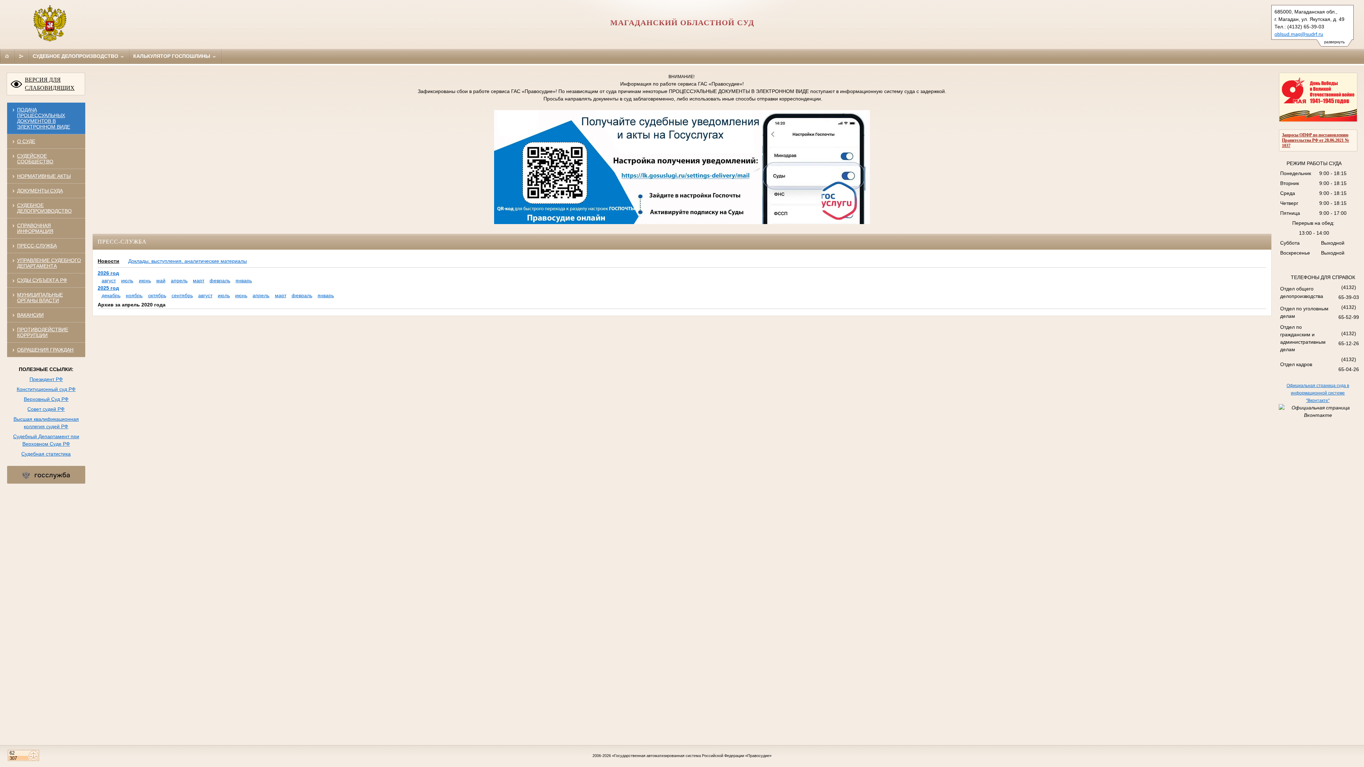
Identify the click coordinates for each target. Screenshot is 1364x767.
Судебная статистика (46, 454)
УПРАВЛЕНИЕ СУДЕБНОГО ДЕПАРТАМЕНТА (49, 263)
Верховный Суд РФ (46, 399)
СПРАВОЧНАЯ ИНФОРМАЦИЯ (35, 228)
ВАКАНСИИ (30, 315)
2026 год (108, 273)
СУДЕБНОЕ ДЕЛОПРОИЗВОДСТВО (44, 208)
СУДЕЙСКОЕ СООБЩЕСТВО (35, 158)
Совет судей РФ (46, 409)
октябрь (157, 295)
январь (244, 280)
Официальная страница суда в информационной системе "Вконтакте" (1318, 393)
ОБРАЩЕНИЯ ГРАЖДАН (45, 350)
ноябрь (134, 295)
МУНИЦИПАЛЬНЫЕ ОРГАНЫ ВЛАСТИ (40, 297)
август (109, 280)
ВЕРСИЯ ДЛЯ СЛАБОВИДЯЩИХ (50, 84)
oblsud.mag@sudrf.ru (1298, 34)
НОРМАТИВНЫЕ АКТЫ (44, 176)
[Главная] (7, 56)
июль (127, 280)
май (161, 280)
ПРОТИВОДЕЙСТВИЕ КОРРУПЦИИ (42, 332)
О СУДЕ (26, 141)
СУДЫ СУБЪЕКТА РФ (42, 280)
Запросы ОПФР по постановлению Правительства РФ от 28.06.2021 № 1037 (1315, 140)
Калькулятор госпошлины (172, 56)
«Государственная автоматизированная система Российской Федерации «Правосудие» (692, 756)
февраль (220, 280)
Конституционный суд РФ (46, 389)
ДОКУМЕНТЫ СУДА (40, 191)
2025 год (108, 288)
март (198, 280)
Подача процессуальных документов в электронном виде (43, 118)
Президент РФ (46, 379)
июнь (145, 280)
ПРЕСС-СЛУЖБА (37, 246)
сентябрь (182, 295)
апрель (179, 280)
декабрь (111, 295)
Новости (108, 261)
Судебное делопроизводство (76, 56)
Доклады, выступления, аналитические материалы (187, 261)
